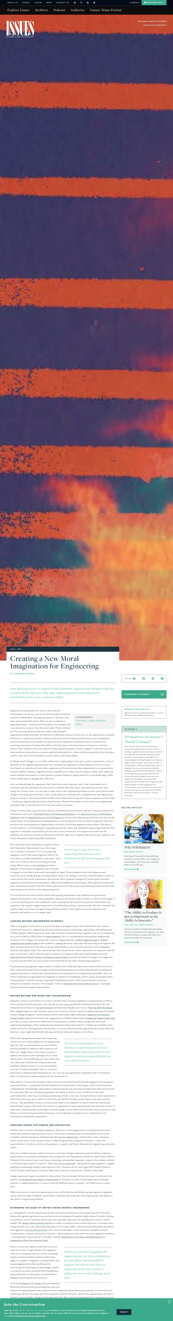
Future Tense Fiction (106, 10)
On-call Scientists (44, 1007)
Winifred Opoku (133, 852)
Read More (130, 869)
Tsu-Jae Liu (131, 925)
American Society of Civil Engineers (46, 817)
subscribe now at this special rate (30, 1316)
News (49, 2)
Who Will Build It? (137, 847)
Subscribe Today (155, 2)
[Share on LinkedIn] (153, 678)
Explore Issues (18, 10)
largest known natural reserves (38, 1223)
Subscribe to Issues (136, 694)
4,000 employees (67, 1163)
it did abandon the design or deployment (39, 1179)
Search (135, 2)
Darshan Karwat (24, 673)
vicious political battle (36, 1230)
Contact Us (62, 2)
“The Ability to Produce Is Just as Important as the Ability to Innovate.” (143, 916)
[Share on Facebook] (143, 678)
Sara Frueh (146, 925)
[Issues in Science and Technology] (20, 29)
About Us (12, 2)
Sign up (124, 1312)
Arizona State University (155, 25)
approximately (54, 936)
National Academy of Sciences (152, 21)
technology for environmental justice (81, 983)
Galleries (77, 10)
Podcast (59, 10)
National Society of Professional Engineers (55, 814)
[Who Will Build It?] (144, 828)
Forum (38, 2)
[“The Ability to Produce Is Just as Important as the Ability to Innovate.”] (144, 894)
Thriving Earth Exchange (100, 1007)
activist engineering (68, 1137)
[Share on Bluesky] (134, 678)
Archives (41, 10)
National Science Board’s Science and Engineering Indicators (39, 957)
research (41, 865)
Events (26, 2)
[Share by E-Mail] (162, 678)
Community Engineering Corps (100, 1018)
